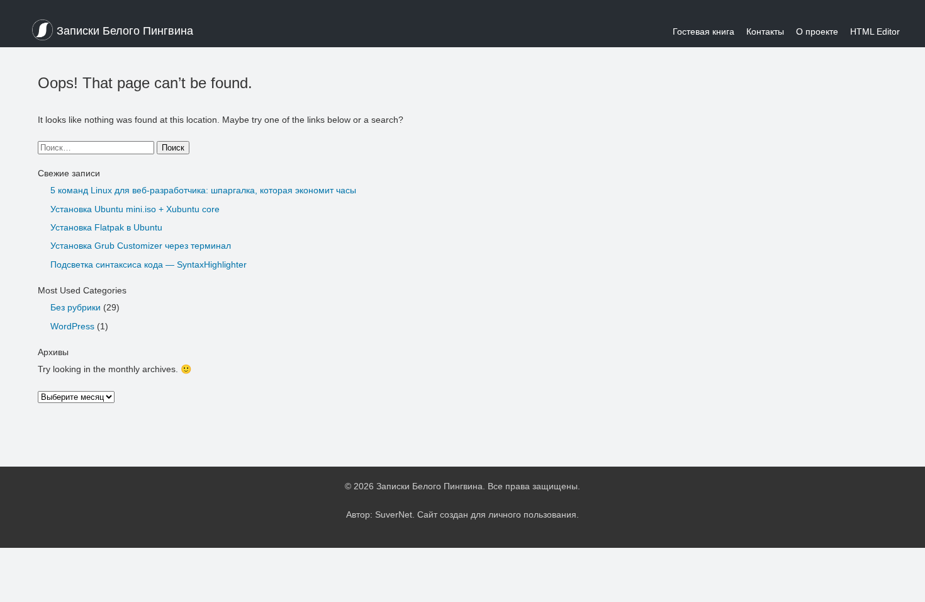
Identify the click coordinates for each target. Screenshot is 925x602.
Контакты (765, 31)
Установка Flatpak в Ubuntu (106, 227)
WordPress (72, 326)
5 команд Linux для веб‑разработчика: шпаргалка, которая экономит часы (203, 190)
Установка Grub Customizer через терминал (140, 246)
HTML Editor (875, 31)
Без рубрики (75, 307)
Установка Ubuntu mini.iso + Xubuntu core (135, 209)
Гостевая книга (703, 31)
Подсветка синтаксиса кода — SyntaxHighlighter (148, 264)
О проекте (817, 31)
